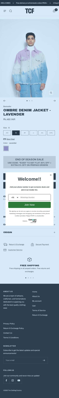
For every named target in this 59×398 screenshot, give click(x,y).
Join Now (29, 204)
